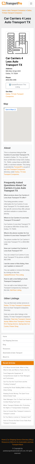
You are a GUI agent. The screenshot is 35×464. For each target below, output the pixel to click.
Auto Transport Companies (17, 10)
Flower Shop (13, 326)
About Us (6, 357)
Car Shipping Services (10, 341)
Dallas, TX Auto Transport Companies (17, 305)
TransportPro (18, 167)
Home (4, 10)
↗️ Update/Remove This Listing (17, 86)
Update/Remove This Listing (14, 275)
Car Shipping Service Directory (17, 439)
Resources (6, 349)
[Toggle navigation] (31, 3)
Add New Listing (15, 290)
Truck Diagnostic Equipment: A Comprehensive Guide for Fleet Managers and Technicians (16, 375)
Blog (4, 345)
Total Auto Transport (18, 319)
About (21, 444)
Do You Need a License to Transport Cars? (17, 417)
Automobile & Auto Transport (12, 353)
